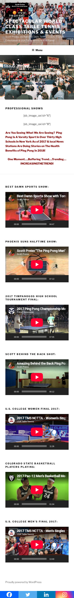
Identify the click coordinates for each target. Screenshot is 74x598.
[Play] (10, 224)
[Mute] (58, 224)
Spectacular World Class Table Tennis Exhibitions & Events (35, 27)
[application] (37, 210)
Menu (39, 50)
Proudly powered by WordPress (23, 582)
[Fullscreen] (64, 224)
